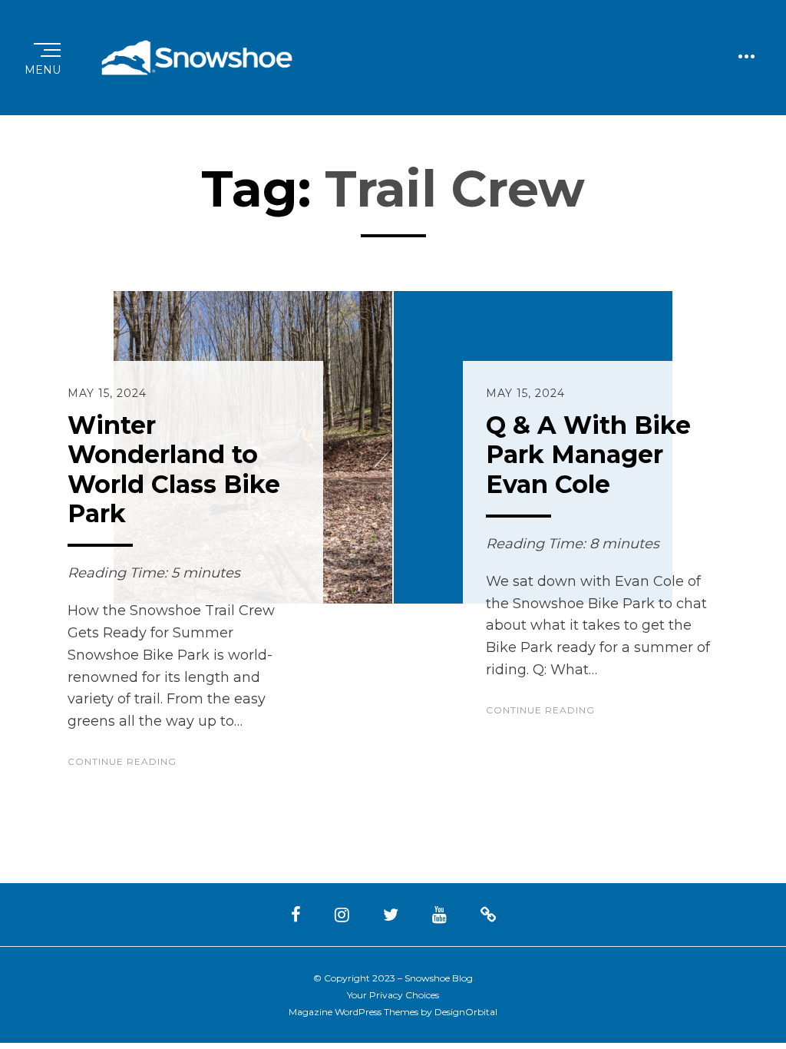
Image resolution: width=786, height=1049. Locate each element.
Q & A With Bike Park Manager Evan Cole (588, 454)
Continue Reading (122, 761)
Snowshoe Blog (439, 978)
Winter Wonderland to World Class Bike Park (174, 469)
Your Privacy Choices (393, 995)
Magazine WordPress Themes (353, 1012)
